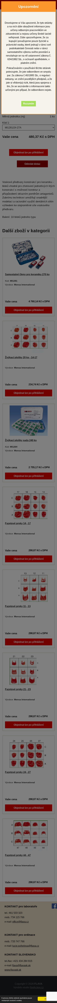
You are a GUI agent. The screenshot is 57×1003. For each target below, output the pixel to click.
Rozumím (28, 103)
